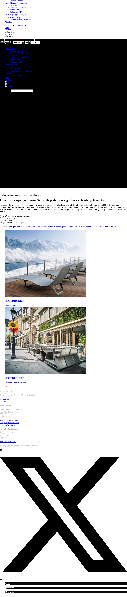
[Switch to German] (9, 32)
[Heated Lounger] (45, 296)
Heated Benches (11, 305)
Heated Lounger (14, 301)
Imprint (3, 401)
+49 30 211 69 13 (8, 441)
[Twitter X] (63, 577)
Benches (8, 383)
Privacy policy (5, 399)
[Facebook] (1, 450)
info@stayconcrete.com (9, 423)
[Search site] (47, 186)
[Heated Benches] (45, 373)
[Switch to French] (9, 36)
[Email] (1, 579)
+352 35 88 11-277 (9, 420)
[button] (7, 583)
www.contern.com (7, 425)
